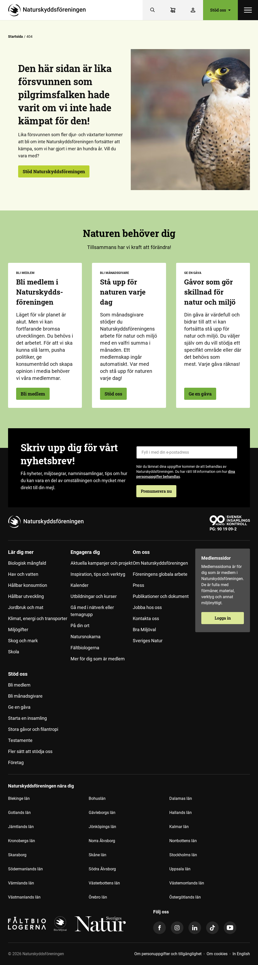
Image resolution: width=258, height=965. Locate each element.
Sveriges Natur (148, 640)
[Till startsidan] (49, 10)
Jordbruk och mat (25, 607)
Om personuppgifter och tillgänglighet (168, 953)
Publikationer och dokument (161, 596)
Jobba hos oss (147, 607)
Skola (13, 651)
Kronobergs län (21, 840)
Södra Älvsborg (102, 869)
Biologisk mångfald (27, 563)
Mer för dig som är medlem (98, 658)
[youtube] (230, 927)
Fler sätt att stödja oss (30, 751)
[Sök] (153, 10)
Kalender (79, 585)
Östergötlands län (185, 897)
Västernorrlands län (186, 883)
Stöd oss (113, 394)
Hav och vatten (23, 574)
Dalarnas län (180, 798)
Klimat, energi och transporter (37, 618)
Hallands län (180, 812)
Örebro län (98, 897)
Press (138, 585)
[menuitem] (39, 607)
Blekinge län (19, 798)
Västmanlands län (24, 897)
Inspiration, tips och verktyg (98, 574)
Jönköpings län (102, 826)
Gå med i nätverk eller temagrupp (92, 611)
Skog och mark (23, 640)
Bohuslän (97, 798)
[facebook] (159, 927)
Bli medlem (33, 394)
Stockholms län (183, 854)
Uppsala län (179, 869)
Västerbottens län (104, 883)
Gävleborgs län (102, 812)
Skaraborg (17, 854)
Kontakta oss (146, 618)
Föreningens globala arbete (160, 574)
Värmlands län (21, 883)
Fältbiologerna (85, 647)
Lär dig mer (21, 552)
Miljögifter (18, 629)
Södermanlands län (25, 869)
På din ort (80, 625)
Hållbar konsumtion (27, 585)
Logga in (223, 618)
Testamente (20, 740)
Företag (16, 762)
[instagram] (177, 927)
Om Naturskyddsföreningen (160, 563)
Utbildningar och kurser (94, 596)
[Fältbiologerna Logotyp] (27, 924)
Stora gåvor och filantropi (33, 729)
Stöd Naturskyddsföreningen (54, 171)
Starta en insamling (27, 718)
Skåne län (97, 854)
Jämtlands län (21, 826)
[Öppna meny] (247, 10)
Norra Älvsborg (102, 840)
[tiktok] (212, 927)
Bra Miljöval (144, 629)
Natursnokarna (86, 636)
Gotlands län (19, 812)
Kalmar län (179, 826)
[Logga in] (193, 10)
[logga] (60, 924)
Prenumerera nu (156, 491)
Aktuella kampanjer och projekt (102, 563)
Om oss (141, 552)
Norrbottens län (183, 840)
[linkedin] (194, 927)
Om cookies (217, 953)
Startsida (15, 36)
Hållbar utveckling (26, 596)
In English (241, 953)
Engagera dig (85, 552)
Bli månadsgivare (25, 696)
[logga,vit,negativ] (100, 924)
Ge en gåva (200, 394)
